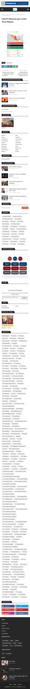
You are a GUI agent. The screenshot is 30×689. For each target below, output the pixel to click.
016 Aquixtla (20, 348)
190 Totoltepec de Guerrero (17, 566)
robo (11, 645)
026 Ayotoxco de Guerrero (8, 358)
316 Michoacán (5, 231)
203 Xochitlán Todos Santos (8, 584)
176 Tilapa (24, 551)
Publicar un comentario (7, 111)
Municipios (23, 264)
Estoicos (3, 142)
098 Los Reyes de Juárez (14, 448)
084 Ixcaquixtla (5, 433)
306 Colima (12, 221)
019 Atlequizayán (21, 351)
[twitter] (21, 606)
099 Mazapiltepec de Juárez (8, 451)
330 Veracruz (5, 244)
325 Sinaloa (15, 239)
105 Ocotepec (23, 456)
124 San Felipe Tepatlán (22, 479)
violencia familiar (18, 645)
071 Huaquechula (6, 416)
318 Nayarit (21, 231)
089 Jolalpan (5, 438)
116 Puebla (20, 466)
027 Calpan (18, 358)
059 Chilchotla (5, 396)
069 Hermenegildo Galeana (8, 413)
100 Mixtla (18, 451)
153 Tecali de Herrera (7, 526)
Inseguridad (23, 268)
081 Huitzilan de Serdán (7, 428)
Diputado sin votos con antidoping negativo (17, 174)
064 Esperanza (13, 401)
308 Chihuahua (5, 224)
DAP (3, 653)
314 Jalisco (12, 229)
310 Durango (5, 226)
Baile (16, 135)
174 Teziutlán (5, 551)
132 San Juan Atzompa (7, 491)
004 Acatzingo (13, 338)
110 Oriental (12, 461)
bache (3, 625)
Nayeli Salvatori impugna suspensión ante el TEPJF (18, 189)
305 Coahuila (5, 221)
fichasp (14, 643)
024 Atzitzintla (15, 356)
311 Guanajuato (13, 226)
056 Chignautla (5, 393)
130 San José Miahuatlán (7, 489)
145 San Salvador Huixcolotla (9, 511)
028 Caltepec (5, 361)
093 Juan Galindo (16, 441)
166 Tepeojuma (15, 539)
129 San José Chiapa (21, 486)
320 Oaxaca (14, 234)
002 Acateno (21, 335)
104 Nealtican (5, 456)
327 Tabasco (5, 241)
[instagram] (8, 613)
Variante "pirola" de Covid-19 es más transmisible (18, 91)
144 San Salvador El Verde (21, 509)
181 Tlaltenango (6, 559)
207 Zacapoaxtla (23, 587)
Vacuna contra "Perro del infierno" (17, 98)
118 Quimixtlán (23, 469)
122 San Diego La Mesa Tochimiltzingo (11, 476)
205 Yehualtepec (6, 587)
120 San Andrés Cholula (20, 471)
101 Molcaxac (5, 453)
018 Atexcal (12, 351)
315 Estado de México (21, 229)
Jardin (16, 146)
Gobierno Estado (15, 264)
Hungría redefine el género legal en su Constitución (18, 676)
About (14, 684)
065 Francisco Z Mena (7, 403)
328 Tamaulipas (13, 241)
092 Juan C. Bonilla (6, 441)
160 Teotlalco (23, 531)
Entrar (24, 297)
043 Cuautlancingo (6, 378)
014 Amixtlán (5, 348)
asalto (11, 640)
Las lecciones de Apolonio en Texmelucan (16, 182)
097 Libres (4, 448)
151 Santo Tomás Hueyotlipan (9, 524)
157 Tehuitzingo (23, 529)
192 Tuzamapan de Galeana (16, 569)
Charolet (17, 137)
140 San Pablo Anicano (7, 504)
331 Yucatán (13, 244)
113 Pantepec (17, 463)
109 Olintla (4, 461)
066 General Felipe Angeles (8, 406)
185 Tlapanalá (14, 561)
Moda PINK (4, 148)
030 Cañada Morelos (7, 363)
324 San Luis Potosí (6, 239)
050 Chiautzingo (13, 386)
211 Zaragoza (19, 592)
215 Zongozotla (6, 597)
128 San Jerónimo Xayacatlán (8, 486)
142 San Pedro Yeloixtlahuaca (9, 506)
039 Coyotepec (15, 371)
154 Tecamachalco (18, 526)
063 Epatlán (5, 401)
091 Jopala (19, 438)
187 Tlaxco (15, 564)
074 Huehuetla (16, 418)
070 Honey (18, 413)
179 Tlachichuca (6, 556)
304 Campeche (18, 218)
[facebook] (8, 606)
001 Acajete (13, 335)
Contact (19, 684)
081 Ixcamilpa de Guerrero (21, 428)
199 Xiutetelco (21, 576)
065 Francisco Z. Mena (19, 403)
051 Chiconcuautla (6, 388)
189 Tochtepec (5, 566)
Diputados (7, 268)
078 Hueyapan (15, 423)
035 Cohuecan (5, 368)
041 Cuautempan (20, 373)
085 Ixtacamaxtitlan (15, 433)
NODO (20, 258)
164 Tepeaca (19, 536)
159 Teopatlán (15, 531)
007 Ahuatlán (14, 340)
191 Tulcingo (5, 569)
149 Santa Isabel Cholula (7, 521)
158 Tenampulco (6, 531)
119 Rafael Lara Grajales (7, 471)
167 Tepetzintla (5, 541)
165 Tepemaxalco (6, 539)
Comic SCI (17, 140)
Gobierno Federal (6, 264)
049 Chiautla (5, 386)
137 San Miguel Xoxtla (7, 499)
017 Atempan (5, 351)
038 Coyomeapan (6, 371)
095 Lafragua (5, 446)
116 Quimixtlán (5, 469)
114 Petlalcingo (5, 466)
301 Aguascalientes (6, 216)
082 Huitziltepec (5, 431)
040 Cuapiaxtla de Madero (8, 373)
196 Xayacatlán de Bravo (19, 574)
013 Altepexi (23, 345)
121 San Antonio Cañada (7, 474)
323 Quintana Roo (15, 236)
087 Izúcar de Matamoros (8, 436)
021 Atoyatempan (13, 353)
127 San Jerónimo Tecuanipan (9, 484)
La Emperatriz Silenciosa (15, 668)
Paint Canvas (18, 148)
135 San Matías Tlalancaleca (8, 496)
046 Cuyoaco (20, 381)
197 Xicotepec (5, 576)
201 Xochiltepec (15, 579)
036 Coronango (14, 368)
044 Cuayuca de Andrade (18, 378)
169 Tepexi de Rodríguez (7, 544)
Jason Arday (12, 661)
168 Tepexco (14, 541)
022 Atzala (21, 353)
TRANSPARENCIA (5, 307)
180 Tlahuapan (15, 556)
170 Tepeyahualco (19, 544)
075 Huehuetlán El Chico (7, 421)
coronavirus (12, 14)
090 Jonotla (12, 438)
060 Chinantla (14, 396)
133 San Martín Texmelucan (20, 491)
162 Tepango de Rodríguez (20, 534)
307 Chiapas (20, 221)
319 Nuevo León (6, 234)
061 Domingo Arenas (7, 398)
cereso (4, 631)
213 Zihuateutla (12, 594)
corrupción (8, 653)
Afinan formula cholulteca (15, 166)
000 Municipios (5, 335)
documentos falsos (6, 643)
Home (10, 684)
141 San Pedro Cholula (20, 504)
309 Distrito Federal (15, 224)
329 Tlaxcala (22, 241)
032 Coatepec (5, 366)
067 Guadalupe (19, 408)
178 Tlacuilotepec (22, 554)
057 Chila (13, 393)
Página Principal (5, 14)
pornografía (5, 645)
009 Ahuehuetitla (6, 343)
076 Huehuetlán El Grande (20, 421)
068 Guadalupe (5, 411)
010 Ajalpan (14, 343)
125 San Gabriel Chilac (7, 481)
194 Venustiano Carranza (18, 571)
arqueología (5, 623)
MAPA (15, 258)
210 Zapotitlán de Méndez (8, 592)
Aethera (3, 135)
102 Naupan (13, 453)
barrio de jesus (5, 628)
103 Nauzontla (21, 453)
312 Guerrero (22, 226)
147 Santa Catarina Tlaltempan (9, 516)
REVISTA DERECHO (6, 159)
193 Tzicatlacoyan (6, 571)
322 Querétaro (5, 236)
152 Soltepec (21, 524)
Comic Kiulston (5, 140)
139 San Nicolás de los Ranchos (9, 501)
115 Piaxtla (13, 466)
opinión (20, 643)
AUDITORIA (4, 306)
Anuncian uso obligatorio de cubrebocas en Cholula (18, 84)
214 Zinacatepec (21, 594)
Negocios (6, 272)
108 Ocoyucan (22, 458)
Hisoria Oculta (18, 144)
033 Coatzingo (13, 366)
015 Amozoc (13, 348)
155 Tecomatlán (6, 529)
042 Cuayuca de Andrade (17, 376)
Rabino (17, 149)
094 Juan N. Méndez (17, 443)
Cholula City (4, 139)
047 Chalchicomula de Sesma (8, 383)
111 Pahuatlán (20, 461)
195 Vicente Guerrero (7, 574)
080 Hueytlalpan (15, 426)
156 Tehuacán (15, 529)
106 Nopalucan (5, 458)
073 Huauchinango (6, 418)
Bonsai (3, 137)
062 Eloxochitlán (17, 398)
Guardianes (18, 142)
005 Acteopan (21, 338)
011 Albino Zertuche (6, 345)
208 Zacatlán (5, 589)
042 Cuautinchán (6, 376)
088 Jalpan (18, 436)
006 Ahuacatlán (5, 340)
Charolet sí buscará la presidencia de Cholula (18, 197)
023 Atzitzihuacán (6, 356)
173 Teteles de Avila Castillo (20, 549)
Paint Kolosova (5, 149)
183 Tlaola (23, 559)
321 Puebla (21, 234)
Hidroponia (4, 144)
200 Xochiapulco (6, 579)
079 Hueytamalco (6, 426)
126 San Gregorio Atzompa (20, 481)
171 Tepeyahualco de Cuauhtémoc (10, 546)
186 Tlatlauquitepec (6, 564)
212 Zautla (4, 594)
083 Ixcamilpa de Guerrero (17, 431)
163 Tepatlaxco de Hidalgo (8, 536)
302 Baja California (17, 216)
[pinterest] (21, 609)
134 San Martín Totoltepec (8, 494)
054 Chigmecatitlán (6, 391)
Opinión (23, 272)
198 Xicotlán (13, 576)
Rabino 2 (4, 151)
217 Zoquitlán (23, 597)
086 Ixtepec (24, 433)
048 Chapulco (20, 383)
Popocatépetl (5, 640)
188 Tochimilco (23, 564)
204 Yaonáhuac (20, 584)
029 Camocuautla (14, 361)
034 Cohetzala (22, 366)
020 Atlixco (4, 353)
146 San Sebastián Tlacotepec (9, 514)
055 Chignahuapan (17, 391)
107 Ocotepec (14, 458)
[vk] (21, 613)
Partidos (15, 268)
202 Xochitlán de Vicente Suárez (9, 581)
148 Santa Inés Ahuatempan (8, 519)
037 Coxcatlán (23, 368)
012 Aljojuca (16, 345)
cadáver (17, 640)
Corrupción (15, 272)
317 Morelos (14, 231)
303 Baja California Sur (7, 218)
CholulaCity (9, 258)
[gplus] (8, 609)
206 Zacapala (15, 587)
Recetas (17, 151)
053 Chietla (24, 388)
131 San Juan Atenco (19, 489)
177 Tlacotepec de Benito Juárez (9, 554)
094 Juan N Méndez (6, 443)
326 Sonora (23, 239)
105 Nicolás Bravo (14, 456)
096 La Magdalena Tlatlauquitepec (17, 446)
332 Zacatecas (21, 244)
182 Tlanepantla (15, 559)
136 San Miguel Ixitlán (22, 496)
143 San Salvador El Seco (8, 509)
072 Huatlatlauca (16, 416)
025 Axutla (22, 356)
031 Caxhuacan (17, 363)
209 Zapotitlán (13, 589)
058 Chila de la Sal (21, 393)
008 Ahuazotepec (23, 340)
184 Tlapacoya (5, 561)
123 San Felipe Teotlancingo (8, 479)
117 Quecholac (14, 469)
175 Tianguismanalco (15, 551)
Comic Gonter (18, 139)
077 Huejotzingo (6, 423)
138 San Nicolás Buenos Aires (20, 499)
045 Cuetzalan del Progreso (8, 381)
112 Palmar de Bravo (7, 463)
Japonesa (4, 146)
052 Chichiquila (16, 388)
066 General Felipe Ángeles (8, 408)
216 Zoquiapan (15, 597)
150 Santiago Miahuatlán (21, 521)
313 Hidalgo (5, 229)
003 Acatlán (5, 338)
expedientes (5, 633)
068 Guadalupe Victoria (16, 411)
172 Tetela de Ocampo (7, 549)
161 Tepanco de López (7, 534)
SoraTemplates (13, 686)
